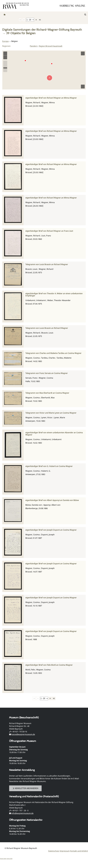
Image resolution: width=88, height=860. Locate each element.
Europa (5, 41)
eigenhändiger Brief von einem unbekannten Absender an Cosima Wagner (54, 433)
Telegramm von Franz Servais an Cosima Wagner (46, 373)
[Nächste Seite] (36, 19)
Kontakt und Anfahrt (79, 851)
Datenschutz (53, 851)
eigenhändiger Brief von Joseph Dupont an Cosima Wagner (51, 530)
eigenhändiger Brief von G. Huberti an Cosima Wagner (49, 466)
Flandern (33, 46)
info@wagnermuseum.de (22, 813)
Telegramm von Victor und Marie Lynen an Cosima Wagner (50, 413)
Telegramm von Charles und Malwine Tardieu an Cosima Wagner (53, 353)
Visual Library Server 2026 (6, 858)
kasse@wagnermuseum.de (23, 734)
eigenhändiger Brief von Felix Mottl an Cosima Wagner (49, 665)
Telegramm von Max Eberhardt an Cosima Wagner (47, 393)
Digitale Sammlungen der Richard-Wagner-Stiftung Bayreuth (42, 29)
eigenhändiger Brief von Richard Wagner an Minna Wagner (51, 98)
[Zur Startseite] (73, 5)
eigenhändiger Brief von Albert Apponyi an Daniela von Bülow (52, 500)
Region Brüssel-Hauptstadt (50, 46)
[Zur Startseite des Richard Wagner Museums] (16, 5)
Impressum (65, 851)
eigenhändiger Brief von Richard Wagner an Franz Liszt (49, 231)
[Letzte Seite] (40, 19)
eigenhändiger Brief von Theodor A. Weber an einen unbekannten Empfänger (54, 294)
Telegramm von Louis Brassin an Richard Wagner (46, 264)
